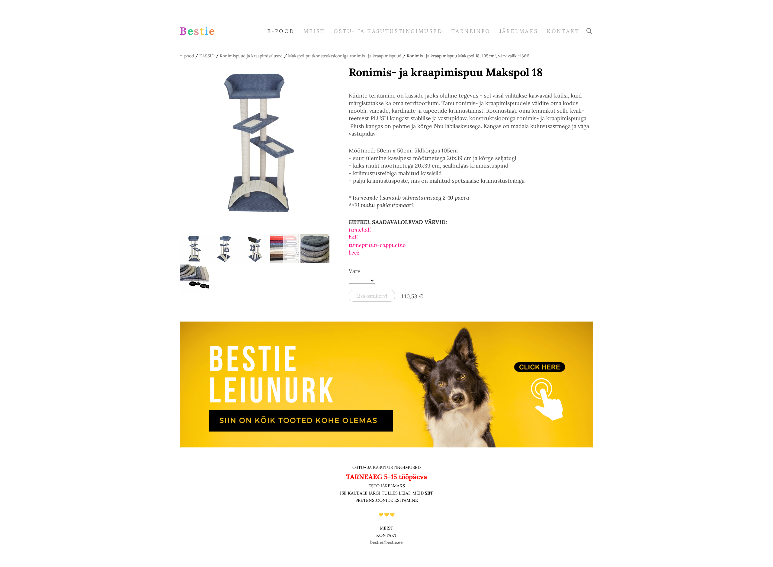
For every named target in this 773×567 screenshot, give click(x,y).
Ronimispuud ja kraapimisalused (251, 56)
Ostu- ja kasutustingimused (388, 31)
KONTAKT (386, 535)
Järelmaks (518, 31)
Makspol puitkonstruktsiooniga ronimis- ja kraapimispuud (344, 56)
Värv (354, 270)
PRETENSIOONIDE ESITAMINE (386, 500)
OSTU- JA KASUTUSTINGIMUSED (386, 467)
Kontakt (563, 31)
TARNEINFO (471, 31)
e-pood (280, 31)
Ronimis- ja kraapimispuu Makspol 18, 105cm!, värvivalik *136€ (468, 56)
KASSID (206, 56)
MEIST (314, 31)
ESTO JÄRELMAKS (386, 486)
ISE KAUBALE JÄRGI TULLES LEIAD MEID (382, 493)
